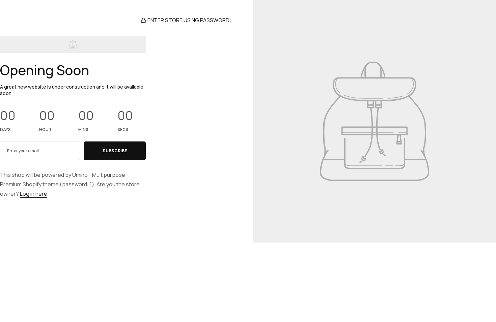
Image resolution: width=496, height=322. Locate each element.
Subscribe (115, 151)
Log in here (33, 193)
